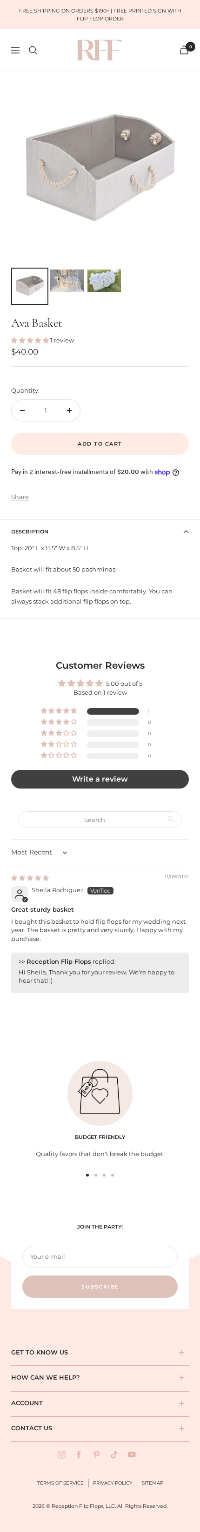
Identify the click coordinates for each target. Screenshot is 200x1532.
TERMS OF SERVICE (60, 1483)
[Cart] (184, 50)
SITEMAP (152, 1483)
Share (20, 496)
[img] (30, 877)
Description (29, 531)
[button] (30, 340)
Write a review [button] (100, 779)
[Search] (33, 50)
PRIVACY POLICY (112, 1483)
